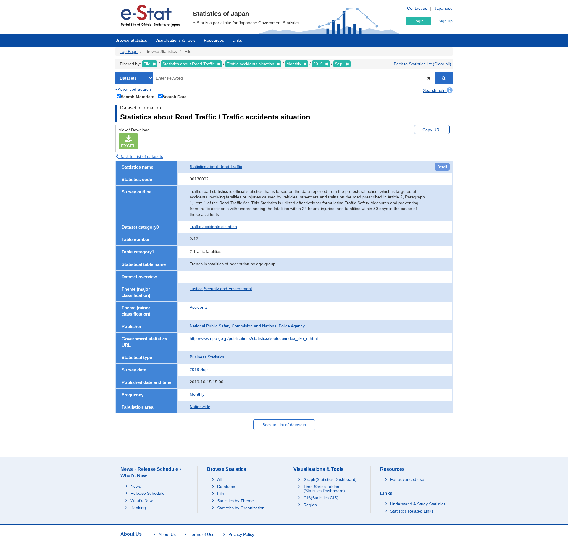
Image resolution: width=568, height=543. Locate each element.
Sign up (445, 21)
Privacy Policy (241, 534)
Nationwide (200, 406)
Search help (435, 90)
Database (226, 486)
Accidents (199, 307)
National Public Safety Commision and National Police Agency (247, 326)
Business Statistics (207, 357)
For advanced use (407, 479)
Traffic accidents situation (213, 226)
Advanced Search (134, 89)
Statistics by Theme (235, 501)
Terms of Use (202, 534)
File (220, 494)
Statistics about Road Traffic (216, 166)
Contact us (417, 8)
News (135, 486)
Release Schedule (147, 493)
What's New (141, 500)
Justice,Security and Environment (221, 288)
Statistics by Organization (240, 508)
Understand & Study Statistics (418, 504)
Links (237, 40)
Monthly (197, 394)
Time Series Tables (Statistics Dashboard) (324, 488)
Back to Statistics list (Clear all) (422, 64)
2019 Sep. (199, 369)
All (219, 479)
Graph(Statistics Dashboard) (330, 479)
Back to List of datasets (140, 156)
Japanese (443, 8)
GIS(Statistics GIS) (321, 498)
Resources (214, 40)
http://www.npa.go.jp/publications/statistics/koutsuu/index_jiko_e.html (254, 338)
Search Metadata (137, 96)
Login (418, 21)
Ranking (138, 507)
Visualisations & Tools (175, 40)
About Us (167, 534)
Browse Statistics (131, 40)
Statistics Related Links (411, 511)
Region (310, 505)
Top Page (129, 51)
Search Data (174, 96)
